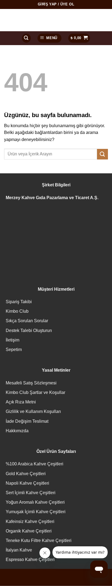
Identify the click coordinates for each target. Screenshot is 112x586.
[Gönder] (102, 154)
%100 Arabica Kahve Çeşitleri (34, 464)
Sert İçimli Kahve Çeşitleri (30, 492)
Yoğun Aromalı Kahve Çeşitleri (35, 502)
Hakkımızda (17, 430)
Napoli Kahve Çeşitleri (27, 483)
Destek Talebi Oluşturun (29, 330)
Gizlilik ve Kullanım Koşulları (33, 411)
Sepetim (14, 349)
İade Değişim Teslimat (27, 421)
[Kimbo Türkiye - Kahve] (56, 20)
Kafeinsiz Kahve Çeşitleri (30, 521)
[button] (26, 38)
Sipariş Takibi (19, 301)
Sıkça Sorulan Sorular (27, 320)
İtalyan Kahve (19, 550)
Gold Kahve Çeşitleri (26, 473)
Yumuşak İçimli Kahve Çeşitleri (36, 511)
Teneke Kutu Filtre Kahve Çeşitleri (38, 540)
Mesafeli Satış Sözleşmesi (31, 383)
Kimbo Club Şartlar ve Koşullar (35, 392)
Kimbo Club (17, 311)
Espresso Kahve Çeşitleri (30, 559)
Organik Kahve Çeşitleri (29, 531)
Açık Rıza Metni (21, 402)
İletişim (12, 340)
